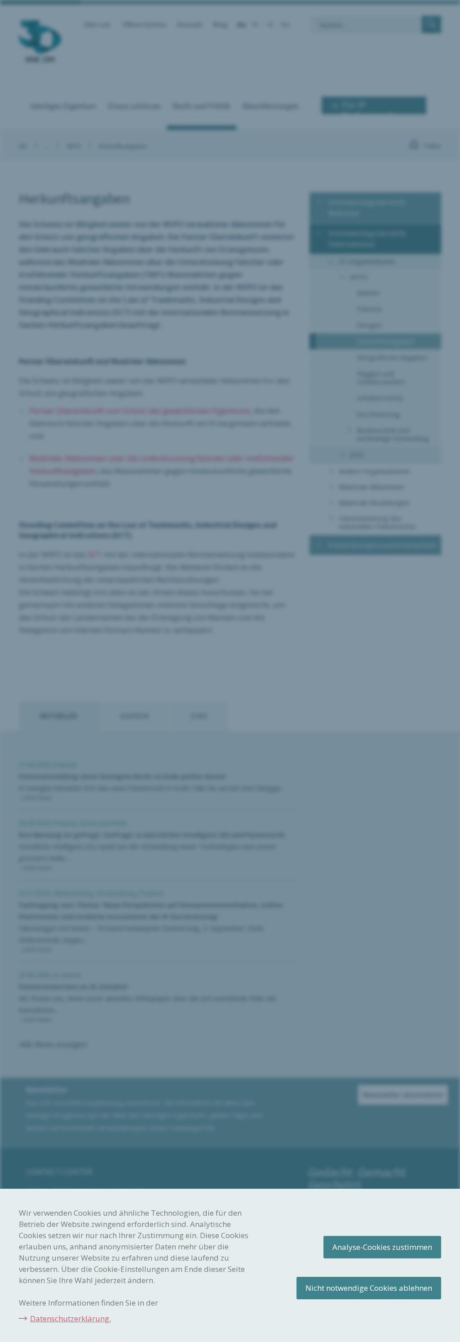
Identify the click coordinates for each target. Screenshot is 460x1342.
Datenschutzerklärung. (70, 1318)
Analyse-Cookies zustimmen (382, 1247)
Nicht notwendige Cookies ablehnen (368, 1288)
